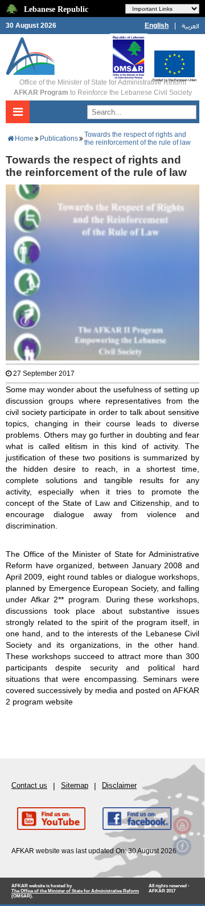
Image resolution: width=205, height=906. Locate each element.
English (157, 26)
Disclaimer (119, 785)
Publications (59, 138)
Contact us (29, 785)
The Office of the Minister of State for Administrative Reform (75, 891)
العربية (190, 25)
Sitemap (74, 785)
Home (24, 138)
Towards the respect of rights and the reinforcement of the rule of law (137, 138)
